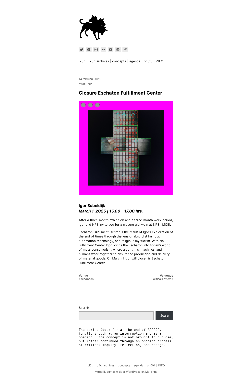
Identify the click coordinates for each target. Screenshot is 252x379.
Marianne (151, 371)
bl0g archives (106, 365)
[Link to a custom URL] (125, 49)
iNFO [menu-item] (159, 61)
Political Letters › (162, 279)
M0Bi (82, 84)
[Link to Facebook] (89, 49)
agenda (139, 365)
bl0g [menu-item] (82, 61)
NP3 (91, 84)
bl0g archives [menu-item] (99, 61)
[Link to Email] (118, 49)
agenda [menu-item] (134, 61)
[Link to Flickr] (103, 49)
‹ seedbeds (86, 279)
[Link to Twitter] (81, 49)
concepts (124, 365)
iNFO (161, 365)
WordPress (133, 371)
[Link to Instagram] (96, 49)
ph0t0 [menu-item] (148, 61)
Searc (164, 315)
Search (84, 308)
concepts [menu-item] (119, 61)
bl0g (90, 365)
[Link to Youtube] (110, 49)
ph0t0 (151, 365)
